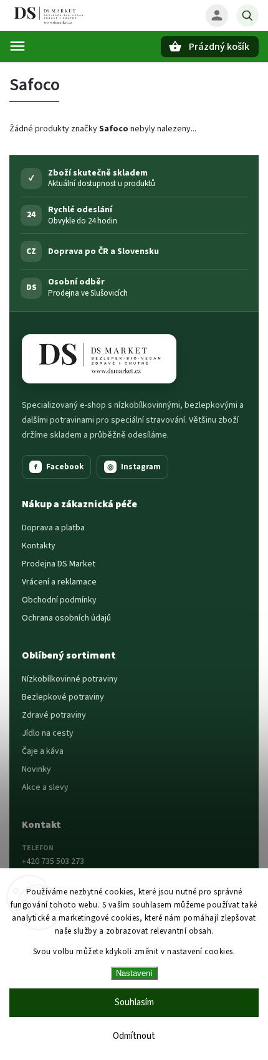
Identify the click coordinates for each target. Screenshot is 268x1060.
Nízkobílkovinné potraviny (70, 679)
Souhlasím (134, 1002)
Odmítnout (134, 1036)
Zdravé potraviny (54, 715)
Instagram (134, 466)
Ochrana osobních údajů (66, 618)
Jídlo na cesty (48, 733)
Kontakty (38, 546)
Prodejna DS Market (58, 564)
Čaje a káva (43, 751)
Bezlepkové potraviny (63, 697)
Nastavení (134, 973)
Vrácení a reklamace (59, 582)
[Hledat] (247, 15)
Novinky (36, 769)
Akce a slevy (45, 787)
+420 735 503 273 (53, 861)
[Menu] (17, 46)
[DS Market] (99, 358)
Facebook (59, 466)
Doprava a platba (53, 528)
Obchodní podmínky (59, 600)
